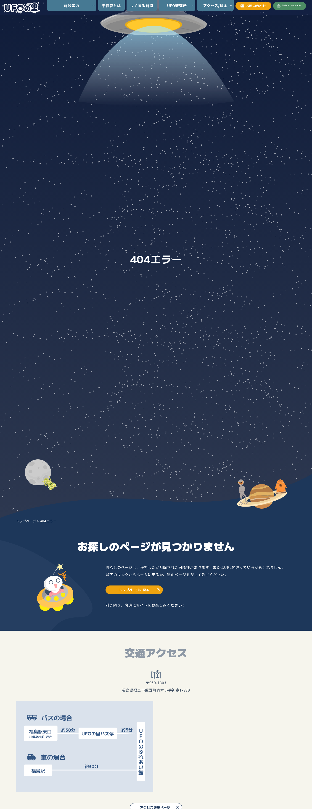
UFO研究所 (177, 5)
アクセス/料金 (215, 5)
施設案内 (71, 5)
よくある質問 (141, 5)
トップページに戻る (134, 589)
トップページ (26, 520)
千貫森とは (111, 5)
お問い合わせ (256, 5)
